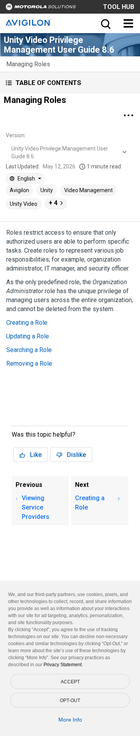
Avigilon (19, 190)
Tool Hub (118, 7)
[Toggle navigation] (128, 23)
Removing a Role (29, 363)
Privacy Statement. (63, 664)
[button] (70, 83)
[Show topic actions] (128, 115)
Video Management (88, 190)
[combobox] (68, 152)
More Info (70, 720)
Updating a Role (27, 336)
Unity (46, 190)
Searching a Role (29, 350)
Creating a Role (26, 322)
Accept (70, 682)
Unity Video (23, 204)
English (26, 178)
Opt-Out (70, 700)
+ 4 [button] (53, 203)
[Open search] (105, 23)
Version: (16, 135)
